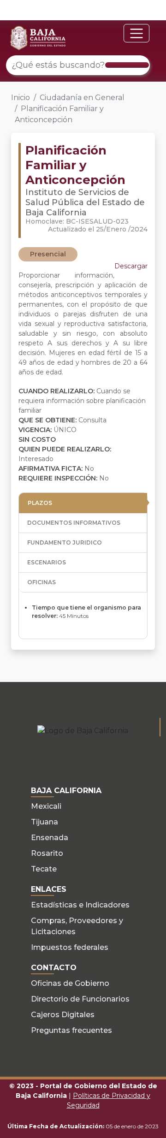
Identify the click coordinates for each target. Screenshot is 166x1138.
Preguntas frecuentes (71, 1030)
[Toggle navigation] (136, 33)
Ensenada (49, 837)
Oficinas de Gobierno (70, 983)
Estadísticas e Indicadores (80, 905)
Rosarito (47, 853)
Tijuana (44, 822)
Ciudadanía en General (82, 97)
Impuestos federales (69, 947)
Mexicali (46, 806)
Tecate (44, 869)
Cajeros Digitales (63, 1014)
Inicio (20, 97)
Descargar (131, 266)
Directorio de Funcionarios (80, 999)
